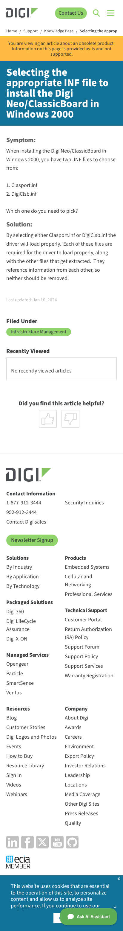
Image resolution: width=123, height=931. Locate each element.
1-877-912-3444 (23, 502)
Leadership (77, 775)
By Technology (22, 586)
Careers (73, 737)
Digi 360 (15, 611)
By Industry (19, 567)
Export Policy (79, 756)
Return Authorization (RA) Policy (88, 633)
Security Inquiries (84, 502)
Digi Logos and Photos (31, 737)
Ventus (14, 692)
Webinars (16, 794)
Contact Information (30, 493)
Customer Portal (83, 619)
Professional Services (89, 594)
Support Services (84, 666)
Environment (79, 746)
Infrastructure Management (38, 331)
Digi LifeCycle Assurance (21, 625)
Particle (14, 673)
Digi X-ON (16, 639)
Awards (73, 727)
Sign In (14, 775)
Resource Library (25, 765)
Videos (13, 785)
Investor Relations (85, 765)
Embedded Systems (87, 567)
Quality (73, 823)
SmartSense (20, 683)
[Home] (22, 13)
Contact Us (71, 13)
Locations (76, 785)
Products (75, 558)
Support (30, 31)
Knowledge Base (58, 31)
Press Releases (81, 813)
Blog (11, 718)
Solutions (17, 558)
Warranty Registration (89, 675)
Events (13, 746)
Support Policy (81, 656)
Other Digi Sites (82, 804)
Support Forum (82, 647)
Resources (18, 708)
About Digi (76, 718)
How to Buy (19, 756)
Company (76, 708)
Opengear (17, 664)
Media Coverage (82, 794)
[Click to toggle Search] (96, 13)
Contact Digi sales (26, 522)
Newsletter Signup (32, 540)
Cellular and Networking (78, 580)
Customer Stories (25, 727)
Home (11, 31)
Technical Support (86, 610)
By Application (22, 576)
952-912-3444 (21, 512)
